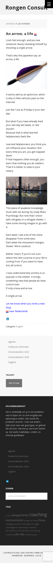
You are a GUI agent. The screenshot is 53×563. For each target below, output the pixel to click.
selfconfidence (11, 531)
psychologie (23, 527)
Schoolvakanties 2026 (18, 357)
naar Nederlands (18, 311)
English (19, 326)
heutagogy (9, 524)
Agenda (11, 341)
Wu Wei (20, 534)
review (31, 527)
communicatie (14, 520)
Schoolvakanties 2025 (18, 351)
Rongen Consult (26, 7)
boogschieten (20, 515)
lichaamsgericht (27, 524)
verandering (35, 531)
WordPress (29, 555)
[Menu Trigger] (49, 4)
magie (36, 524)
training (21, 531)
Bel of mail (14, 383)
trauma (27, 531)
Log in (38, 555)
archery (9, 515)
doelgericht (28, 521)
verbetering (10, 535)
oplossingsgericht (12, 527)
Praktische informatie (18, 346)
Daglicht (12, 362)
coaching (38, 514)
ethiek (35, 521)
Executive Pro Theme (30, 553)
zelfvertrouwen (31, 535)
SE (35, 527)
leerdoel (17, 524)
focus (42, 520)
